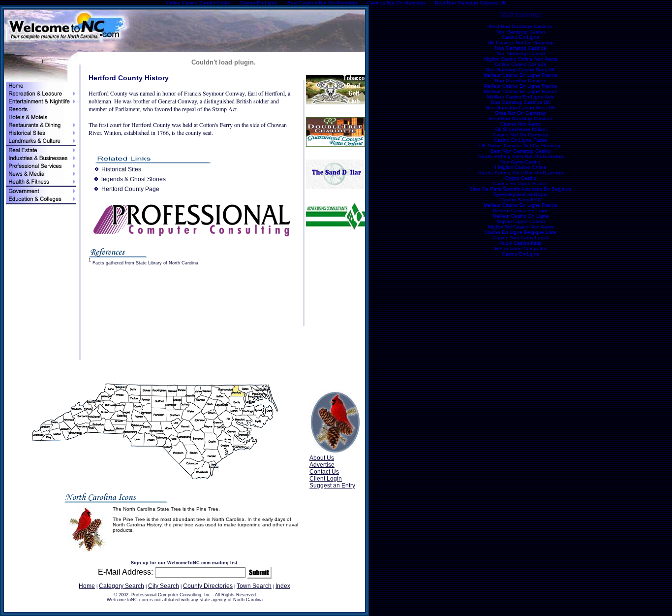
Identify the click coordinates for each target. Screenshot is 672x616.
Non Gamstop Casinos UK (520, 102)
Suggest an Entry (332, 485)
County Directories (208, 586)
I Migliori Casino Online (521, 167)
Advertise (322, 464)
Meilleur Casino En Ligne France (520, 75)
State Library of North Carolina (167, 262)
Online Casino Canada (521, 64)
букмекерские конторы (520, 194)
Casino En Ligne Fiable (520, 140)
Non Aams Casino (520, 161)
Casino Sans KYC (520, 199)
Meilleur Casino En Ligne (520, 210)
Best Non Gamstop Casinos (520, 26)
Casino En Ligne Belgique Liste (520, 232)
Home (87, 586)
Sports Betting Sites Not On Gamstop (520, 156)
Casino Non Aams (520, 124)
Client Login (325, 478)
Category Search (121, 586)
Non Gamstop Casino (520, 31)
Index (282, 586)
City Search (163, 586)
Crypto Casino (521, 178)
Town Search (254, 586)
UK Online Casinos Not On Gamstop (520, 145)
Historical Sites (121, 169)
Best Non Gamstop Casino (520, 151)
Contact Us (324, 471)
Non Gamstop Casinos (520, 48)
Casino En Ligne (521, 37)
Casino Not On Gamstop (521, 134)
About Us (321, 457)
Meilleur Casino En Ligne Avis (520, 96)
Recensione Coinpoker (521, 248)
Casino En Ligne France (520, 183)
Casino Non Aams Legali (521, 237)
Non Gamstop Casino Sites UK (520, 69)
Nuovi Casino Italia (520, 243)
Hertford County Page (130, 189)
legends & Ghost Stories (133, 179)
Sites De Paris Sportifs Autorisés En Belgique (520, 189)
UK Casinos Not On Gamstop (521, 42)
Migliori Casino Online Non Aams (520, 59)
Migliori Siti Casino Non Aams (520, 226)
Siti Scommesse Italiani (520, 129)
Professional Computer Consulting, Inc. (171, 594)
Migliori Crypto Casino (520, 221)
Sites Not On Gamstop (520, 113)
